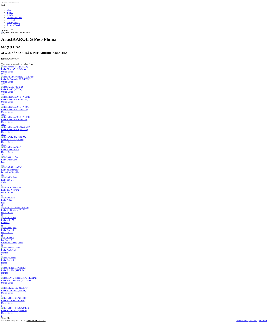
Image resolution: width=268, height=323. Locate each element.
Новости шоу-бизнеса (246, 320)
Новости (263, 320)
